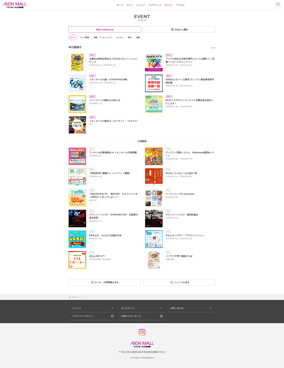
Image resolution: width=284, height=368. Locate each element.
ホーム (75, 297)
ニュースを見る (181, 282)
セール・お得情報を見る (107, 282)
